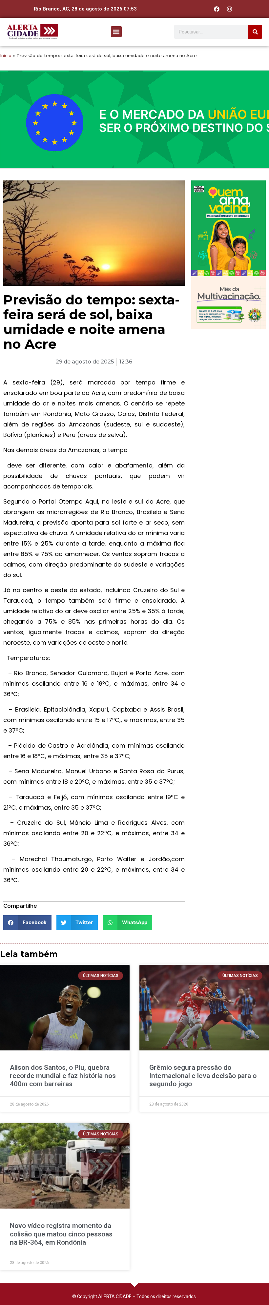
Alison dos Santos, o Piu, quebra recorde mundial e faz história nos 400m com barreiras (63, 1076)
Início (5, 55)
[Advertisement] (228, 369)
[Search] (255, 32)
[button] (116, 31)
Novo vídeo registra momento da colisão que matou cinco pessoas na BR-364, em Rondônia (61, 1234)
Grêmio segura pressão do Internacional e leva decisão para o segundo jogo (203, 1076)
